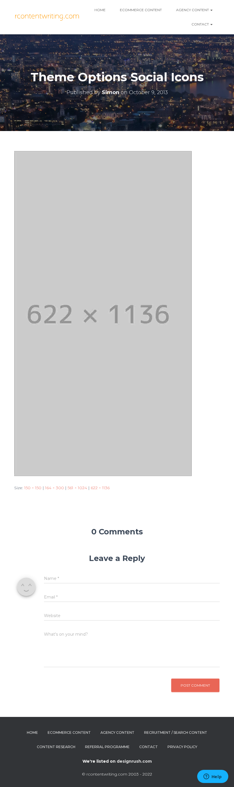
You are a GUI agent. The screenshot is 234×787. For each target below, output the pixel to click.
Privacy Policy (182, 747)
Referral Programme (107, 747)
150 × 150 (32, 487)
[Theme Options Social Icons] (103, 313)
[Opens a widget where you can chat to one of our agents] (212, 777)
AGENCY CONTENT (193, 10)
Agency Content (117, 732)
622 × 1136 (100, 487)
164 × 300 (54, 487)
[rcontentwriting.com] (48, 17)
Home (100, 10)
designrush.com (134, 761)
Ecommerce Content (141, 10)
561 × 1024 (77, 487)
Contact (200, 24)
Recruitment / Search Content (175, 732)
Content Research (56, 747)
